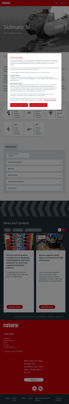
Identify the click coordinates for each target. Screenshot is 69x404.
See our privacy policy (50, 100)
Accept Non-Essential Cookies (38, 105)
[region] (34, 81)
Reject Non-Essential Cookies (19, 105)
